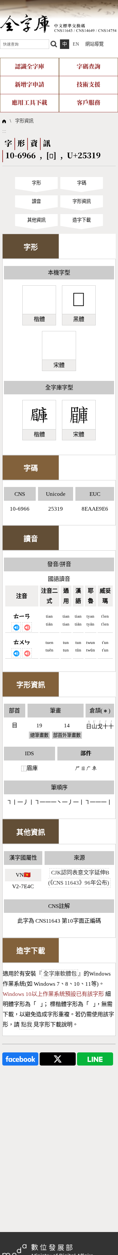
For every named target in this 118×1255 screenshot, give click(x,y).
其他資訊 (36, 220)
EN (76, 44)
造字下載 (81, 220)
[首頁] (58, 23)
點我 (26, 1025)
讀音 (36, 201)
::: (2, 2)
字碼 (81, 183)
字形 (36, 183)
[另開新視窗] (20, 1058)
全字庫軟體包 (60, 974)
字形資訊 (24, 120)
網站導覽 (94, 44)
